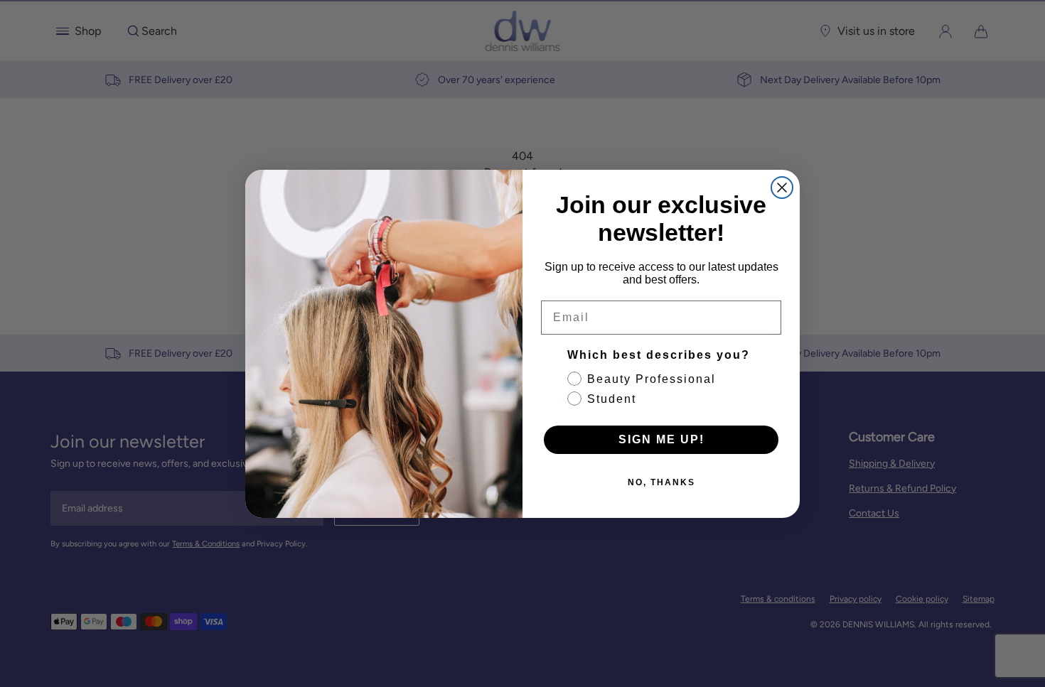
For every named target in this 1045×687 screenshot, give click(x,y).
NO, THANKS (661, 482)
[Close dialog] (782, 187)
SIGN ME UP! (661, 439)
